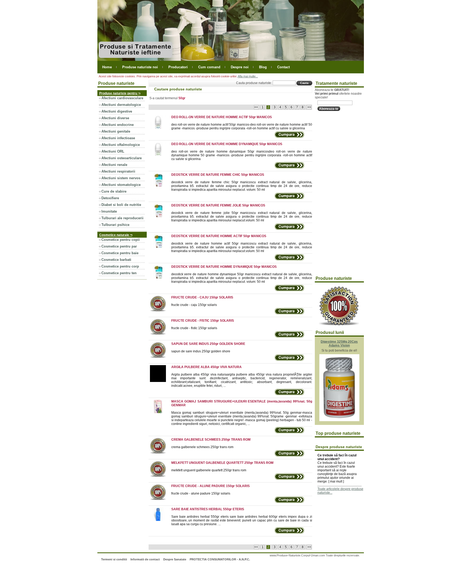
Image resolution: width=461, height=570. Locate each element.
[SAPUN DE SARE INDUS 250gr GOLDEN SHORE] (160, 356)
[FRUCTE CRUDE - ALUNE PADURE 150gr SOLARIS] (160, 499)
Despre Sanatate (174, 559)
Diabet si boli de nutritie (121, 205)
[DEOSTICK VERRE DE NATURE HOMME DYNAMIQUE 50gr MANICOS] (160, 277)
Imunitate (109, 211)
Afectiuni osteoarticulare (121, 158)
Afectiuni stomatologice (121, 185)
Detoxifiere (110, 198)
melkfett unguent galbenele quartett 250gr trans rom (208, 470)
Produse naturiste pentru (119, 93)
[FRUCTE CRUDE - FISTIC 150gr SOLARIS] (160, 333)
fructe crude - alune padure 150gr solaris (200, 493)
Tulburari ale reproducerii (122, 218)
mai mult (336, 481)
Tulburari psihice (115, 225)
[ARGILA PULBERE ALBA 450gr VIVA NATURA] (160, 381)
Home (107, 67)
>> (309, 107)
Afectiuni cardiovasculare (122, 98)
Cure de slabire (113, 191)
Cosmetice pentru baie (119, 253)
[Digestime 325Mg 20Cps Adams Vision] (339, 420)
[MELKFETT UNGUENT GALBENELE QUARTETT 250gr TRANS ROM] (160, 475)
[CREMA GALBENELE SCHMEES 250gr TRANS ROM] (160, 452)
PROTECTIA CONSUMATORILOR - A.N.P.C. (220, 559)
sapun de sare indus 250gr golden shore (200, 351)
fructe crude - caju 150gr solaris (194, 305)
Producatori (178, 67)
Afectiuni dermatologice (121, 105)
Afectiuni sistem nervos (120, 178)
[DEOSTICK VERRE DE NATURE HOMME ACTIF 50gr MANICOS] (160, 247)
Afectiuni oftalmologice (120, 145)
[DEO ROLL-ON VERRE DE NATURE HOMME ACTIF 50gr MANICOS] (160, 128)
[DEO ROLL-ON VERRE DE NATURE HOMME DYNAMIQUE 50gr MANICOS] (160, 155)
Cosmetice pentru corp (120, 266)
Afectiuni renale (114, 165)
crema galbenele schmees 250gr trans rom (202, 447)
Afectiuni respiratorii (118, 171)
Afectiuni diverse (115, 118)
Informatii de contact (145, 559)
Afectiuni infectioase (118, 138)
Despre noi (240, 67)
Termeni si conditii (114, 559)
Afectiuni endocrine (117, 125)
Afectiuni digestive (116, 111)
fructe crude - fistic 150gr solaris (194, 328)
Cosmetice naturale (115, 234)
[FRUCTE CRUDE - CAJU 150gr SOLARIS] (160, 310)
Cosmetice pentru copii (120, 240)
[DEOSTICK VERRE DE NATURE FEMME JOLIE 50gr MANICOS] (160, 216)
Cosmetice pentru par (119, 246)
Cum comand (209, 67)
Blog (263, 67)
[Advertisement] (336, 194)
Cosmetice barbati (116, 260)
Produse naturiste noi (140, 67)
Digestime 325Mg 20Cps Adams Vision (339, 343)
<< (256, 107)
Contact (283, 67)
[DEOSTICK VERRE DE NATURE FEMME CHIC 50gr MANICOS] (160, 185)
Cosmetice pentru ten (119, 273)
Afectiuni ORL (112, 151)
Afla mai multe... (248, 76)
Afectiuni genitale (115, 131)
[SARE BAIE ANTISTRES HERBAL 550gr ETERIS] (160, 520)
